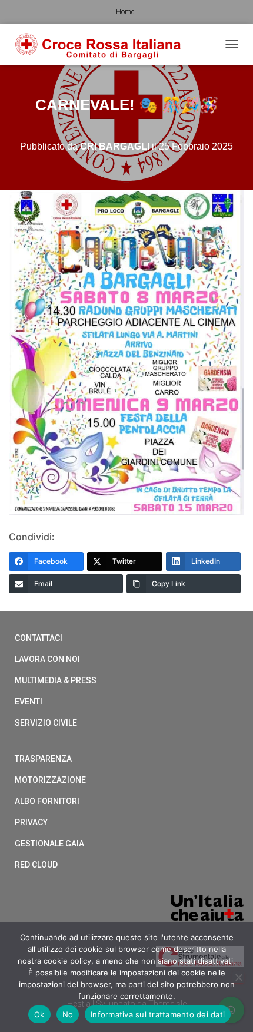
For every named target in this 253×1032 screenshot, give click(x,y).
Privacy (31, 822)
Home (125, 12)
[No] (238, 977)
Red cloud (36, 864)
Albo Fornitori (47, 801)
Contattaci (38, 638)
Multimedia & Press (55, 680)
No (68, 1014)
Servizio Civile (46, 722)
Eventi (28, 701)
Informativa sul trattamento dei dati (158, 1014)
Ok (39, 1014)
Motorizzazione (50, 780)
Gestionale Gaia (49, 843)
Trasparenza (43, 758)
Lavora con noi (47, 659)
